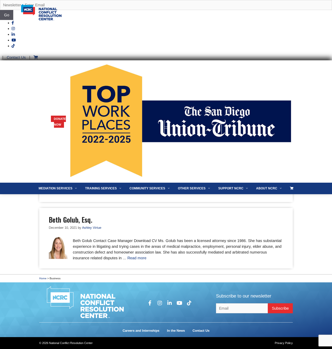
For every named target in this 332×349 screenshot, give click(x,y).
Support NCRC (230, 188)
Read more (136, 258)
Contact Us (16, 57)
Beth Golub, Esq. (70, 220)
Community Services (147, 188)
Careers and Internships (141, 330)
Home (42, 278)
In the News (176, 330)
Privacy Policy (284, 343)
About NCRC (266, 188)
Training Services (101, 188)
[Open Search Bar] (313, 190)
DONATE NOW (60, 121)
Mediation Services (55, 188)
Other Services (192, 188)
